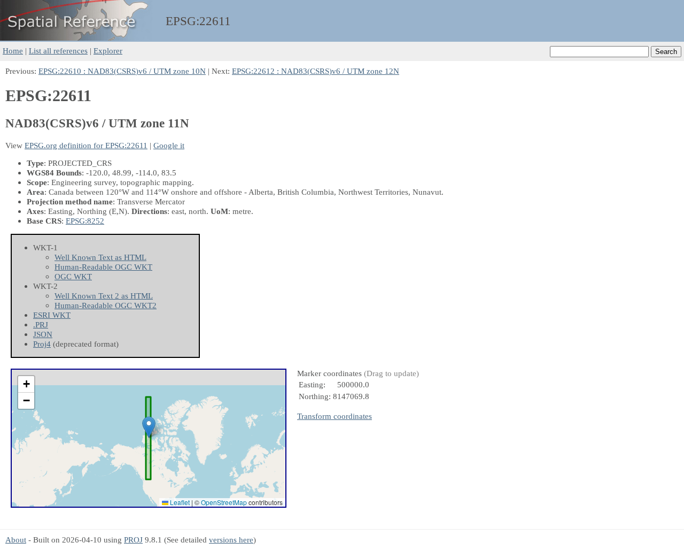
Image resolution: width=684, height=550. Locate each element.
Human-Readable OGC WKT (103, 266)
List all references (58, 50)
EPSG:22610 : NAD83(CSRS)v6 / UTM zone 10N (122, 70)
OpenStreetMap (224, 502)
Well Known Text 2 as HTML (104, 295)
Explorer (108, 50)
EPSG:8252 (85, 220)
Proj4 (42, 343)
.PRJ (40, 324)
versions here (231, 539)
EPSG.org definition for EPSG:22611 (86, 145)
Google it (168, 145)
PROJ (133, 539)
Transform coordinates (334, 416)
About (15, 539)
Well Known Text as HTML (100, 257)
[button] (149, 427)
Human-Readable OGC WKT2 (106, 305)
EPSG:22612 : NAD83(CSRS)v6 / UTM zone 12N (315, 70)
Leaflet (179, 502)
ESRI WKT (52, 314)
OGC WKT (73, 276)
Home (13, 50)
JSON (42, 334)
